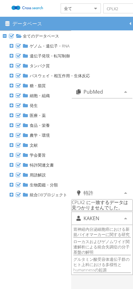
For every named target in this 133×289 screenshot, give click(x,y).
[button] (130, 23)
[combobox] (76, 8)
